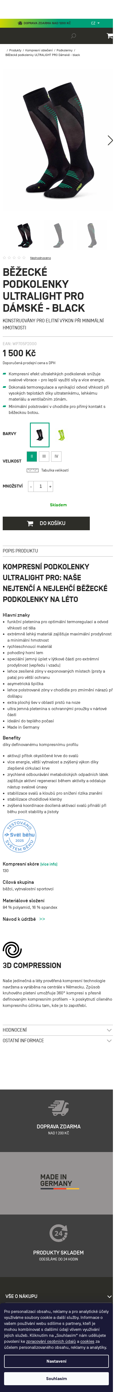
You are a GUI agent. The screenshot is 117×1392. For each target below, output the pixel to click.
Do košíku (52, 523)
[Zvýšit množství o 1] (50, 486)
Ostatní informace (23, 1041)
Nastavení (56, 1361)
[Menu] (8, 17)
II (32, 456)
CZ (93, 23)
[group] (40, 435)
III (44, 456)
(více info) (48, 864)
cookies (87, 1341)
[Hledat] (73, 35)
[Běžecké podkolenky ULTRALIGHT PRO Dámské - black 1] (40, 435)
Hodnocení (15, 1030)
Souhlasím (56, 1378)
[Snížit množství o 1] (31, 486)
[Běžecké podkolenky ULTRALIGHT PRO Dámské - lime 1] (61, 435)
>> (42, 919)
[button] (110, 140)
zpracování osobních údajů (51, 1341)
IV (56, 456)
